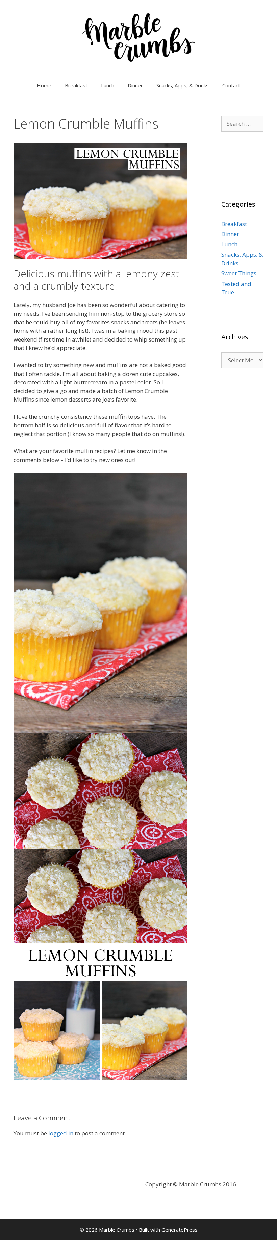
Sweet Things (238, 273)
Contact (231, 85)
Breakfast (76, 85)
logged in (60, 1133)
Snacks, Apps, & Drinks (182, 85)
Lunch (107, 85)
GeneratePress (179, 1229)
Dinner (135, 85)
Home (44, 85)
